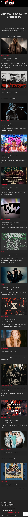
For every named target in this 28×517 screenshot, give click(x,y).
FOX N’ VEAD (4, 481)
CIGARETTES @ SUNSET (7, 449)
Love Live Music (6, 514)
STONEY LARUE (5, 121)
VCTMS (2, 251)
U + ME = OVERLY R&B (6, 153)
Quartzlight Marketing (21, 515)
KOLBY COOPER (5, 55)
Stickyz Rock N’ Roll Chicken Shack (11, 512)
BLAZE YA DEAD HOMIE (7, 417)
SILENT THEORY (5, 316)
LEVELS (2, 284)
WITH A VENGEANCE (6, 386)
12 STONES (3, 89)
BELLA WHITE (4, 348)
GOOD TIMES (4, 185)
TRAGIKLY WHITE (5, 219)
